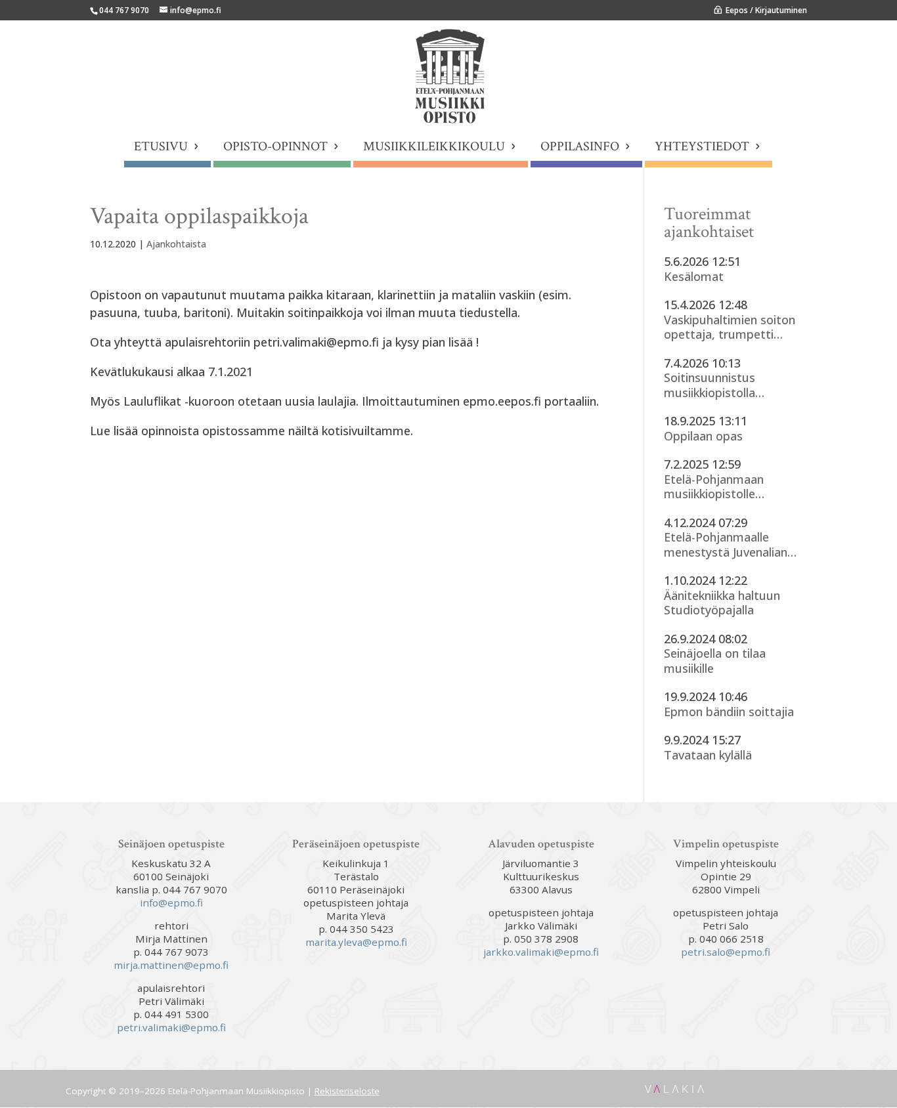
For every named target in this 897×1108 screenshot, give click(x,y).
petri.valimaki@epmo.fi (171, 1027)
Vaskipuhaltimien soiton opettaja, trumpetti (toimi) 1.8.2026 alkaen (729, 327)
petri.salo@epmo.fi (725, 951)
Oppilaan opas (703, 436)
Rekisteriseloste (347, 1091)
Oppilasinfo (579, 148)
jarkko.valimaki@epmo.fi (541, 951)
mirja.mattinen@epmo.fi (171, 964)
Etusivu (161, 148)
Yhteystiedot (702, 148)
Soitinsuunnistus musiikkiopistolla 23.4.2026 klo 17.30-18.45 (731, 385)
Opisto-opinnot (275, 148)
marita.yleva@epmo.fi (356, 941)
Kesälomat (694, 276)
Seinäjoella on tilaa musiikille (715, 660)
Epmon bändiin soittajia (729, 711)
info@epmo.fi (171, 902)
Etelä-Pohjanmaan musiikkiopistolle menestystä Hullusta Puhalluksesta (721, 486)
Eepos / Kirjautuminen (766, 10)
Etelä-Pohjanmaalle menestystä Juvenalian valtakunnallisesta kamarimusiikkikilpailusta (732, 544)
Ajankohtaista (176, 244)
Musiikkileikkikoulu (434, 148)
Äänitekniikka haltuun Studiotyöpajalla (722, 603)
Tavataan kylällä (708, 755)
